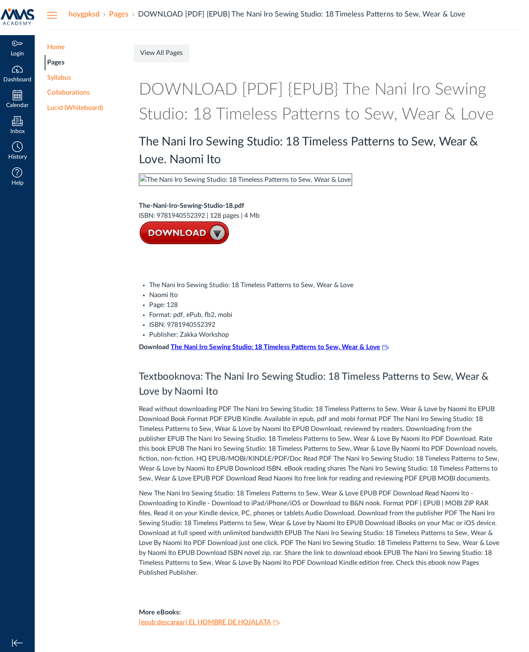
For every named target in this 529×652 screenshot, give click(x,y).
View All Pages (161, 53)
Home (55, 47)
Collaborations (68, 92)
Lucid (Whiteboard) (75, 108)
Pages (55, 62)
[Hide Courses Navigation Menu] (52, 15)
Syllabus (59, 77)
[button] (17, 151)
